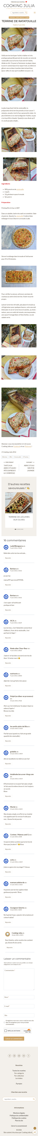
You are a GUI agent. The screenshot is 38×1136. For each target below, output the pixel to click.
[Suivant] (29, 510)
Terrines (25, 457)
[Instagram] (14, 1055)
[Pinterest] (19, 1055)
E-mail (7, 1006)
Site (6, 1015)
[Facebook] (9, 1055)
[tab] (15, 529)
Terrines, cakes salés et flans (19, 17)
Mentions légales (19, 1113)
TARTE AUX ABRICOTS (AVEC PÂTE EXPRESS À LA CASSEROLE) (10, 468)
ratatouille (20, 189)
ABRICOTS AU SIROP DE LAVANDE (29, 467)
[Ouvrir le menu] (35, 12)
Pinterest (28, 446)
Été (11, 457)
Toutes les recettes (19, 1071)
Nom (7, 997)
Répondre (8, 558)
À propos (19, 1084)
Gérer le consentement (19, 1126)
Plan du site (19, 1121)
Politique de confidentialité (19, 1115)
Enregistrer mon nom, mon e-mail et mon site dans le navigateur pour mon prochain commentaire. (20, 1022)
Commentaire (10, 970)
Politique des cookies (19, 1118)
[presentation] (19, 502)
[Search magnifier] (26, 12)
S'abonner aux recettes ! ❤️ (19, 2)
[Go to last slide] (8, 510)
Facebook (16, 446)
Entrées (4, 457)
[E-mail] (23, 1055)
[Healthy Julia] (28, 1055)
